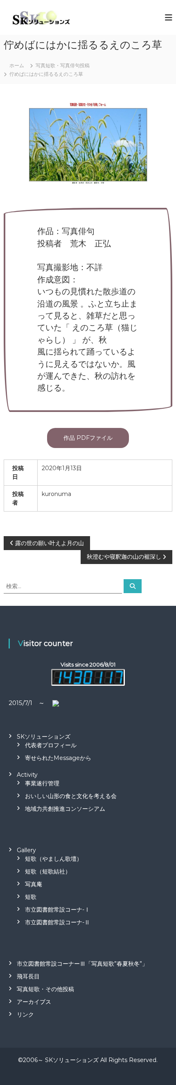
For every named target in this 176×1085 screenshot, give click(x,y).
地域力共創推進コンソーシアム (65, 808)
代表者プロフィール (51, 745)
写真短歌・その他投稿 (45, 989)
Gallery (26, 850)
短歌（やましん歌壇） (53, 858)
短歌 (30, 897)
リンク (25, 1014)
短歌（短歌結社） (48, 871)
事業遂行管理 (42, 783)
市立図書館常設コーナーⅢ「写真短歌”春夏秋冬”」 (82, 963)
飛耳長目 (28, 976)
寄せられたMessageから (58, 758)
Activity (27, 774)
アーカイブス (34, 1001)
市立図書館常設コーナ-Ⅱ (57, 922)
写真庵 (33, 884)
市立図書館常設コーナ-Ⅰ (57, 909)
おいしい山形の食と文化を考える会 (71, 796)
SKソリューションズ (43, 736)
